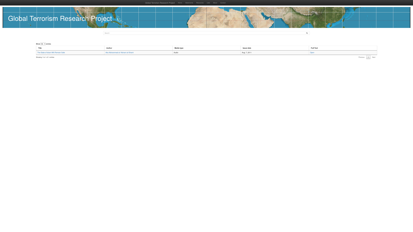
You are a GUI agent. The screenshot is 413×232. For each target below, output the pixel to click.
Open (312, 52)
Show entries (43, 44)
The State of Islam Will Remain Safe (51, 52)
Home (180, 3)
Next (373, 57)
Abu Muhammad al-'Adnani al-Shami (120, 52)
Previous (361, 57)
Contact (223, 3)
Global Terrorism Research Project (160, 2)
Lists (208, 3)
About (215, 3)
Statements (189, 3)
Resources (200, 3)
